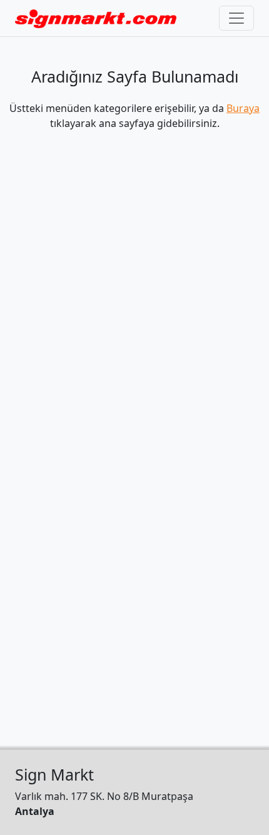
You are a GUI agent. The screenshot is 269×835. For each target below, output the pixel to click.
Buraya (243, 108)
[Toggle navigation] (236, 18)
